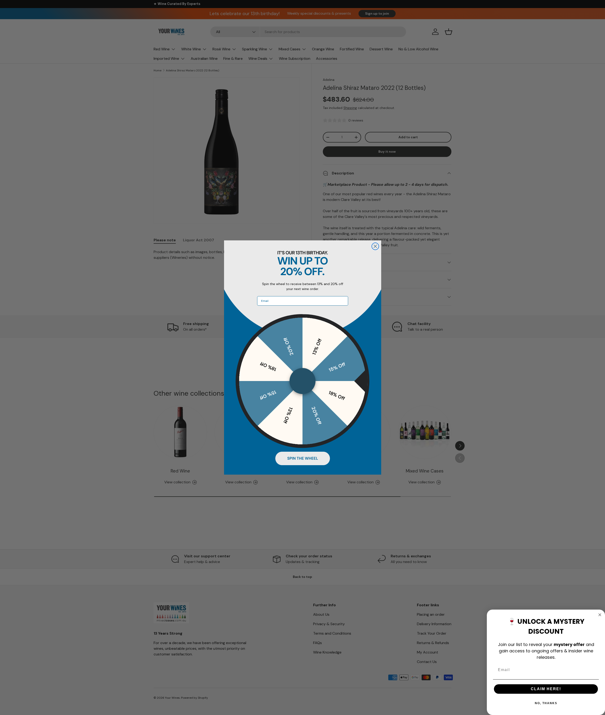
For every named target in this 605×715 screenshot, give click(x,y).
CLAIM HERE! (546, 689)
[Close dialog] (375, 246)
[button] (302, 458)
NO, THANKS (546, 703)
